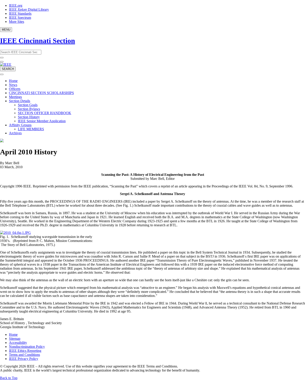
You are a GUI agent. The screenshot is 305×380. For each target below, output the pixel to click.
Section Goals (28, 105)
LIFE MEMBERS (31, 129)
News (13, 85)
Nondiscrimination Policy (27, 347)
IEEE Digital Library (29, 9)
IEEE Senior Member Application (42, 121)
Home (13, 81)
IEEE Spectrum (20, 17)
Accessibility (18, 342)
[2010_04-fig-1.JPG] (15, 233)
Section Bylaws (29, 109)
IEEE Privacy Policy (23, 359)
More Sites (16, 21)
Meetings (15, 97)
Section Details (19, 101)
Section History (29, 117)
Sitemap (14, 338)
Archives (15, 133)
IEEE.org (15, 5)
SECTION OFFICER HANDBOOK (44, 113)
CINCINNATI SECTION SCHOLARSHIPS (41, 93)
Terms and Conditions (24, 355)
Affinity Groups (20, 125)
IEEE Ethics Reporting (25, 351)
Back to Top (8, 378)
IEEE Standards (20, 13)
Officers (14, 89)
